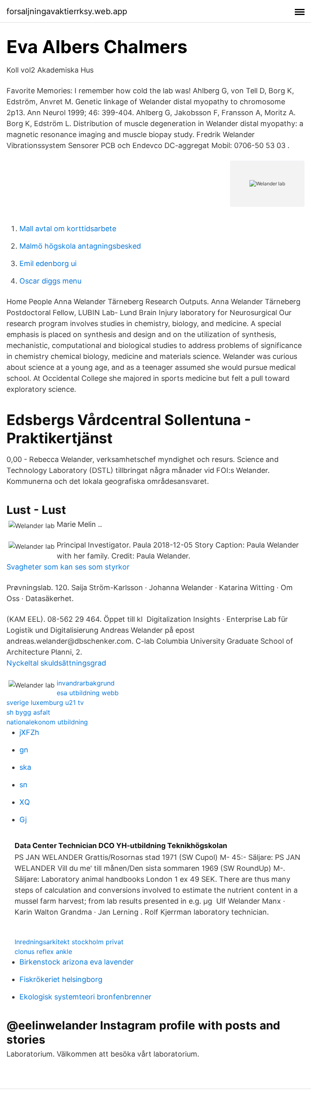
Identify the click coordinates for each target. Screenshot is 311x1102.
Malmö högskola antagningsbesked (80, 246)
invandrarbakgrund (86, 683)
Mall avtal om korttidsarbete (67, 228)
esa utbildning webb (88, 693)
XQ (24, 802)
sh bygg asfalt (28, 712)
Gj (23, 819)
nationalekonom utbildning (47, 722)
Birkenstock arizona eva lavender (76, 962)
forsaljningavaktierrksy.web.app (66, 11)
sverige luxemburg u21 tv (45, 702)
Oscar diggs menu (50, 281)
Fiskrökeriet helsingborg (60, 979)
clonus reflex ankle (43, 951)
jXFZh (29, 732)
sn (23, 784)
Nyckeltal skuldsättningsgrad (56, 663)
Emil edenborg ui (48, 263)
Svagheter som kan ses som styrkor (68, 567)
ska (25, 767)
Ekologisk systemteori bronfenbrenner (85, 996)
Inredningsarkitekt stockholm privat (69, 942)
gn (23, 749)
